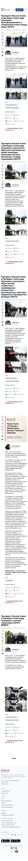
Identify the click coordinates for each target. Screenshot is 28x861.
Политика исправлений (6, 807)
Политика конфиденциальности (8, 822)
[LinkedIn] (18, 834)
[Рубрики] (25, 9)
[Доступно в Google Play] (15, 840)
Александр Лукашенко (11, 104)
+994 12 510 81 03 (5, 782)
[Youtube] (12, 834)
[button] (2, 33)
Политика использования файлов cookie (10, 827)
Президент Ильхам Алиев (12, 107)
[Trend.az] (5, 10)
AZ (14, 851)
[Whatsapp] (2, 834)
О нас (2, 798)
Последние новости (5, 791)
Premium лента (4, 793)
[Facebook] (5, 834)
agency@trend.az (4, 783)
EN (11, 851)
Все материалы (15, 54)
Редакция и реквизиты (6, 800)
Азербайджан (9, 580)
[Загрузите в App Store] (5, 840)
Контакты (3, 803)
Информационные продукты (8, 815)
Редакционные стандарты (7, 805)
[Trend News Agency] (5, 770)
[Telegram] (15, 834)
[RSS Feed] (21, 834)
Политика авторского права (8, 824)
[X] (8, 834)
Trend (12, 70)
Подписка (3, 812)
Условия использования (7, 820)
